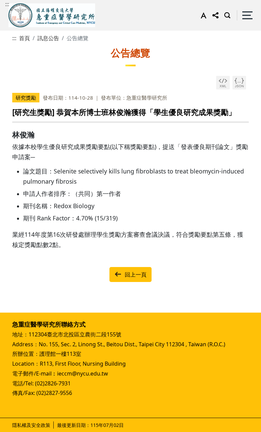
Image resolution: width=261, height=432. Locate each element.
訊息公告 (48, 38)
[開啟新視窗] (223, 82)
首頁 (24, 38)
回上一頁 (135, 274)
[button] (202, 15)
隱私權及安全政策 (31, 425)
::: (7, 4)
